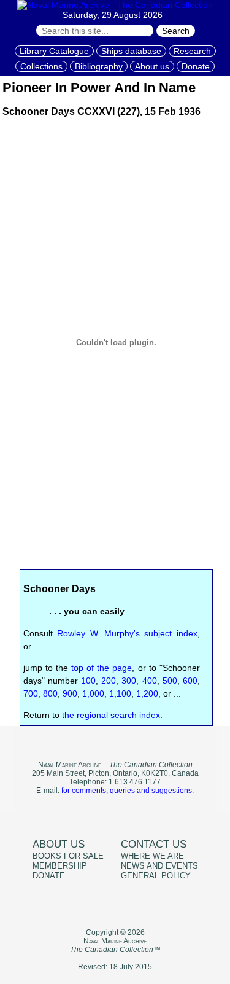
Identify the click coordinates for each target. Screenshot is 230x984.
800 (50, 693)
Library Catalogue (54, 51)
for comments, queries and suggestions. (127, 790)
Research (192, 51)
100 (88, 680)
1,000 (93, 693)
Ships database (131, 51)
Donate (196, 66)
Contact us (153, 844)
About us (152, 66)
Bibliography (99, 66)
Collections (41, 66)
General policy (156, 876)
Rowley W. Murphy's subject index (127, 633)
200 (108, 680)
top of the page (101, 668)
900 (70, 693)
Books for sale (68, 856)
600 (190, 680)
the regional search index (111, 715)
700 (30, 693)
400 (149, 680)
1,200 (147, 693)
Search (176, 31)
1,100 (120, 693)
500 (170, 680)
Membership (60, 866)
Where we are (152, 856)
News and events (159, 866)
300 (128, 680)
